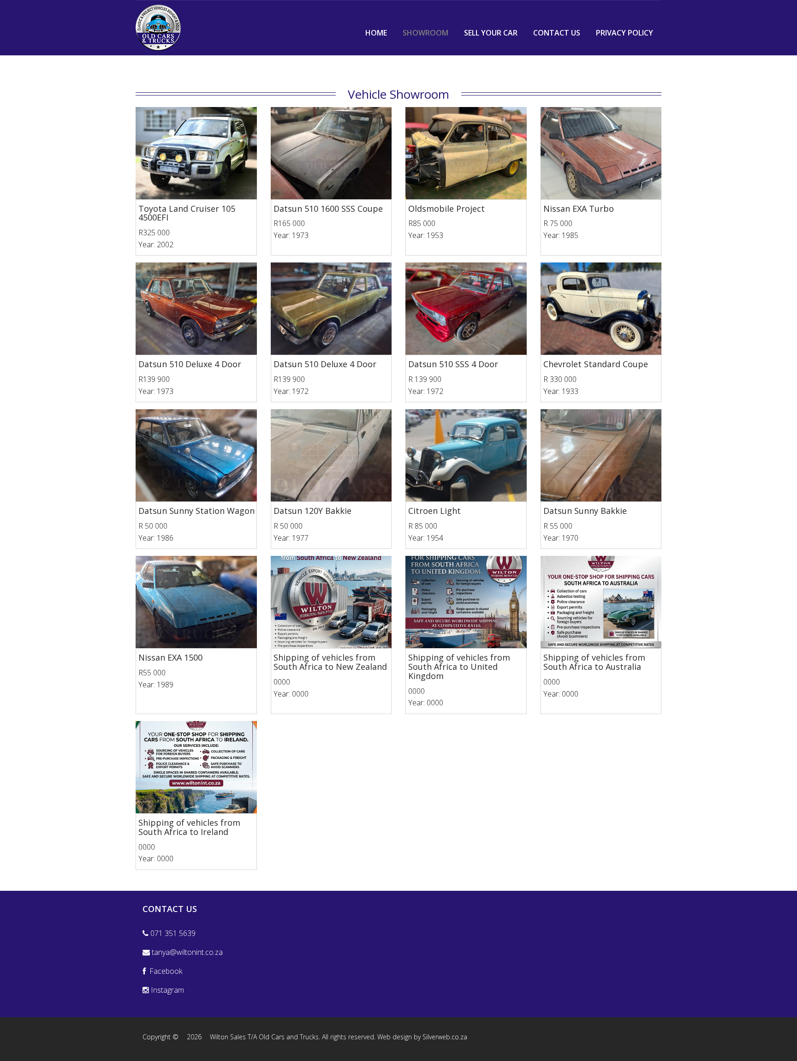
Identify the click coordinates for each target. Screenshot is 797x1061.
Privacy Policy (624, 33)
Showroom (425, 33)
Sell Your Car (490, 33)
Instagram (166, 990)
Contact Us (556, 33)
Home (376, 33)
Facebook (164, 971)
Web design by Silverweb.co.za (422, 1036)
